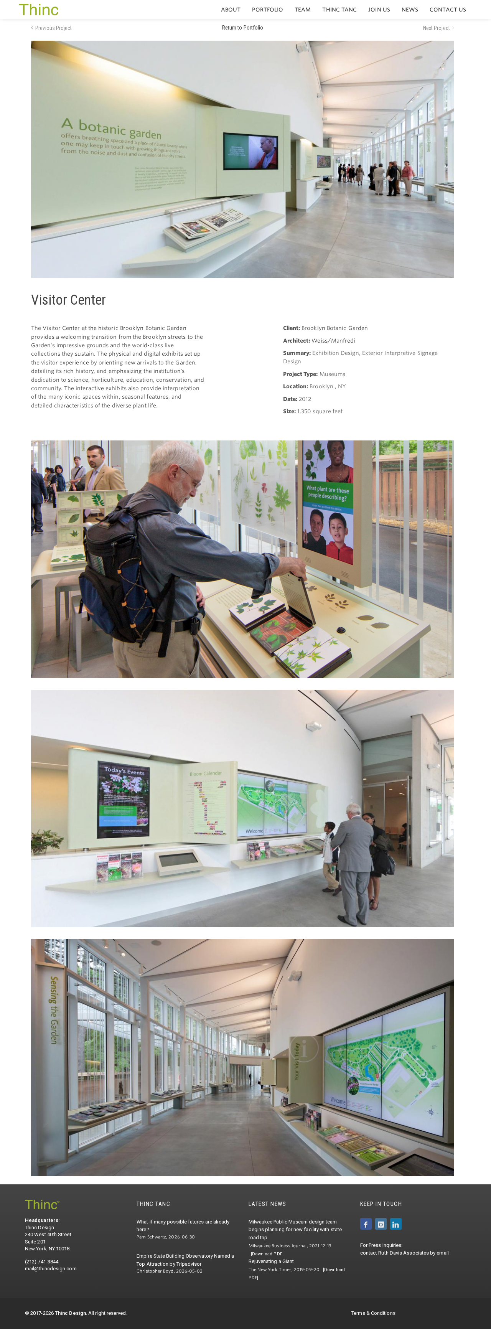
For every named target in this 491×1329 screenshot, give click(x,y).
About (231, 10)
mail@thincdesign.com (51, 1268)
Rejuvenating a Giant (271, 1261)
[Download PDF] (267, 1254)
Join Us (379, 10)
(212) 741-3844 (41, 1262)
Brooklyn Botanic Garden (335, 328)
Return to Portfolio (243, 28)
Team (303, 10)
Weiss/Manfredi (333, 341)
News (410, 10)
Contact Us (448, 10)
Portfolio (267, 10)
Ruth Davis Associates (403, 1253)
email (442, 1253)
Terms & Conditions (373, 1313)
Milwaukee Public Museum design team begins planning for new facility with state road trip (295, 1230)
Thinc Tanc (339, 10)
